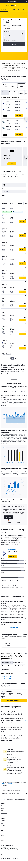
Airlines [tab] (14, 391)
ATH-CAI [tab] (14, 378)
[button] (26, 1)
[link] (11, 163)
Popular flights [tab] (5, 669)
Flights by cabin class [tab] (7, 665)
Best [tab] (10, 91)
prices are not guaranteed (7, 783)
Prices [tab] (5, 391)
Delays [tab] (22, 391)
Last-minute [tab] (21, 92)
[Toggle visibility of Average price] (18, 494)
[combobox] (15, 185)
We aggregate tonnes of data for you (11, 790)
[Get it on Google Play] (5, 848)
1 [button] (12, 358)
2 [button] (15, 358)
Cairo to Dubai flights (7, 676)
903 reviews (11, 554)
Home (4, 799)
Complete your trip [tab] (17, 662)
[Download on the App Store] (14, 848)
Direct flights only (9, 28)
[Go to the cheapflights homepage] (10, 5)
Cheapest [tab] (4, 91)
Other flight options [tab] (19, 665)
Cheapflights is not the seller (9, 788)
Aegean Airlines (12, 549)
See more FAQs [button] (14, 627)
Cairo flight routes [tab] (6, 662)
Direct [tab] (15, 91)
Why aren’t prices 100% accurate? (10, 793)
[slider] (26, 199)
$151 (7, 22)
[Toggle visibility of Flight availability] (10, 494)
